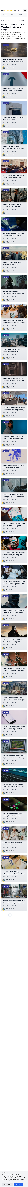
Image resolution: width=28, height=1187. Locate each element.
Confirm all (18, 1184)
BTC (12, 15)
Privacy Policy (18, 1181)
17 (20, 915)
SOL (9, 20)
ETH (20, 15)
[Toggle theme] (15, 10)
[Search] (25, 10)
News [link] (23, 20)
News (5, 15)
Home (3, 20)
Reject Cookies (7, 1184)
